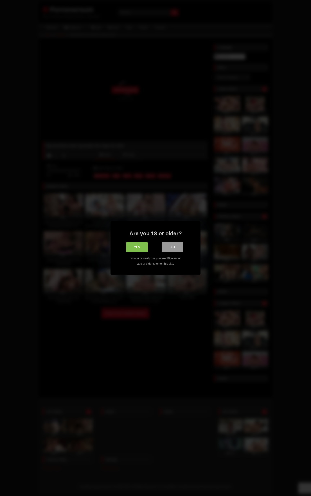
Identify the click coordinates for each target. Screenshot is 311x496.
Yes (137, 247)
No (172, 247)
